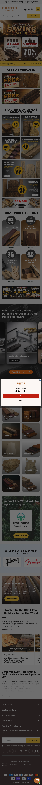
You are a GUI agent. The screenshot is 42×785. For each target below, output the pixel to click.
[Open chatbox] (37, 781)
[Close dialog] (40, 380)
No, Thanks (21, 400)
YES (21, 396)
